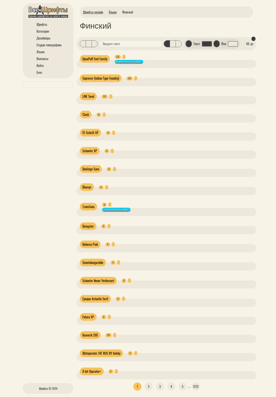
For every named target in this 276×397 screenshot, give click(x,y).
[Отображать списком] (83, 43)
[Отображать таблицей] (95, 43)
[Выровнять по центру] (173, 43)
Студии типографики (48, 45)
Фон (223, 43)
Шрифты (41, 24)
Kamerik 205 (90, 335)
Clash (85, 114)
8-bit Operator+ (91, 371)
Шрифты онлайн (93, 12)
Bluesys (86, 187)
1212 (196, 386)
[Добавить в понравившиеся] (123, 57)
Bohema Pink (90, 244)
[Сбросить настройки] (253, 39)
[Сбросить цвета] (189, 43)
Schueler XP (89, 150)
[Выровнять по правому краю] (179, 43)
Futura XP (88, 317)
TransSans (88, 206)
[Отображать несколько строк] (89, 43)
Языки (40, 51)
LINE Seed (88, 96)
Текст (196, 43)
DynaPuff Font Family (94, 58)
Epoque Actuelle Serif (95, 298)
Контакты (42, 58)
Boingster (88, 226)
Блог (39, 72)
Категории (42, 31)
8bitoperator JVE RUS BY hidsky (101, 353)
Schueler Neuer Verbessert (98, 280)
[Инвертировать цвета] (217, 43)
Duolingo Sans (90, 169)
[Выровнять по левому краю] (167, 43)
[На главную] (48, 12)
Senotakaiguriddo (92, 262)
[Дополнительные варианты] (159, 43)
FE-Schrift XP (90, 132)
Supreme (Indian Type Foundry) (100, 78)
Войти (40, 65)
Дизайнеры (43, 38)
